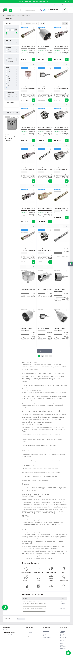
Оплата (12, 4)
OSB (44, 632)
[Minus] (23, 64)
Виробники (25, 4)
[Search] (22, 10)
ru (49, 4)
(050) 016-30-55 (54, 11)
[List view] (63, 23)
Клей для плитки (47, 638)
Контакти (18, 4)
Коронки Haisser (10, 104)
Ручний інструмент (21, 15)
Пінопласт (45, 634)
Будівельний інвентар (10, 15)
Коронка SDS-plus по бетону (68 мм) (31, 601)
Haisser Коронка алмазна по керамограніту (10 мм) (34, 606)
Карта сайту (63, 646)
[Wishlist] (17, 117)
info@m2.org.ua (29, 636)
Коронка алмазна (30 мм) (45, 289)
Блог (61, 645)
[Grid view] (66, 23)
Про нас (62, 643)
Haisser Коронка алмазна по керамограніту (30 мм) (34, 611)
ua (52, 4)
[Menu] (10, 10)
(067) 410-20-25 (54, 9)
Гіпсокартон (46, 631)
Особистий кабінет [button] (64, 4)
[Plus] (33, 64)
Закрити (67, 1)
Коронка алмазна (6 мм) (61, 208)
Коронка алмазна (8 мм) (61, 248)
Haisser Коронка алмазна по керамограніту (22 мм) (34, 608)
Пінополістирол (46, 635)
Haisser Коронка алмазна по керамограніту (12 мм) (34, 603)
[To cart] (33, 59)
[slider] (6, 33)
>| (50, 356)
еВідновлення (63, 638)
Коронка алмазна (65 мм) (28, 289)
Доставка (6, 4)
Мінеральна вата (47, 637)
